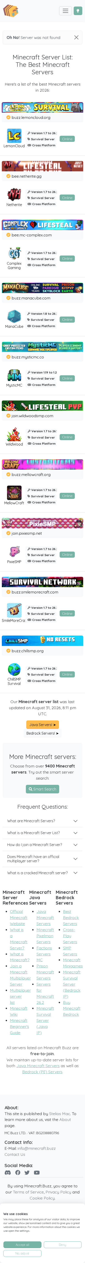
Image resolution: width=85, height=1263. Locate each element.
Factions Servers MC (44, 953)
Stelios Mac (59, 1113)
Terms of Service (28, 1191)
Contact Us (15, 1154)
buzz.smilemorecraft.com (35, 591)
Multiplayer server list (20, 996)
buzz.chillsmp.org (28, 650)
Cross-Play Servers (70, 935)
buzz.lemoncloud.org (31, 117)
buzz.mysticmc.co (28, 356)
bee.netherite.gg (26, 176)
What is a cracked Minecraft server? (37, 873)
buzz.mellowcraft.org (31, 474)
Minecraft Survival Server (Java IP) (45, 1020)
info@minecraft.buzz (37, 1148)
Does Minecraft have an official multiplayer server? (33, 858)
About (65, 1119)
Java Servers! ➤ (42, 724)
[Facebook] (17, 1172)
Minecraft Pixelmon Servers (45, 935)
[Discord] (8, 1172)
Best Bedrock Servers (71, 917)
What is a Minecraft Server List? (33, 833)
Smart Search (44, 789)
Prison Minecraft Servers (45, 971)
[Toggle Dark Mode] (78, 11)
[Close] (76, 37)
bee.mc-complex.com (32, 234)
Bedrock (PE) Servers (42, 1071)
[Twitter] (27, 1172)
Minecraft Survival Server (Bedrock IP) (71, 984)
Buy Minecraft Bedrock (71, 1008)
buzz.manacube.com (31, 297)
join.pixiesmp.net (27, 533)
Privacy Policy (58, 1191)
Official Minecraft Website (18, 917)
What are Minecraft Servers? (31, 821)
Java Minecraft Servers (45, 917)
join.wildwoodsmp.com (32, 415)
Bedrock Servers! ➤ (43, 733)
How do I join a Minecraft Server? (34, 844)
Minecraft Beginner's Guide (19, 1026)
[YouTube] (37, 1172)
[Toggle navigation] (65, 10)
